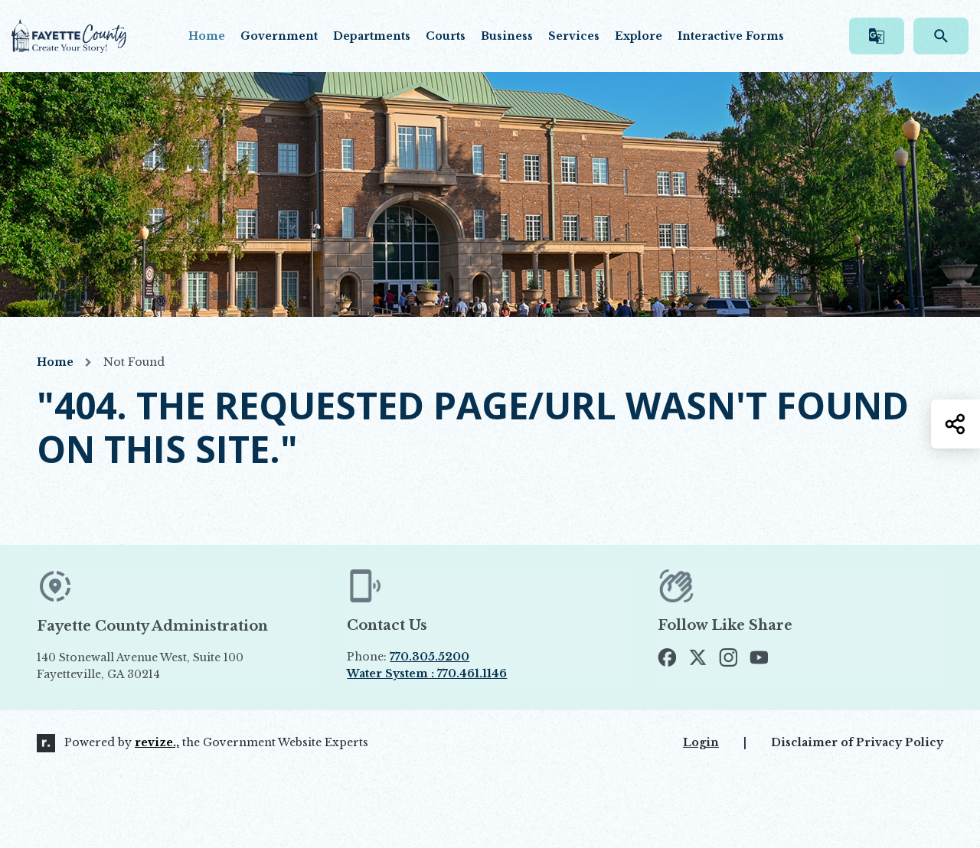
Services (573, 36)
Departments (371, 36)
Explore (638, 36)
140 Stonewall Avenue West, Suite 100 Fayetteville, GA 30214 (175, 667)
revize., (157, 742)
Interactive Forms (731, 36)
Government (279, 36)
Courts (446, 36)
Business (507, 36)
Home (206, 36)
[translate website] (876, 36)
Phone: (408, 657)
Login (701, 742)
